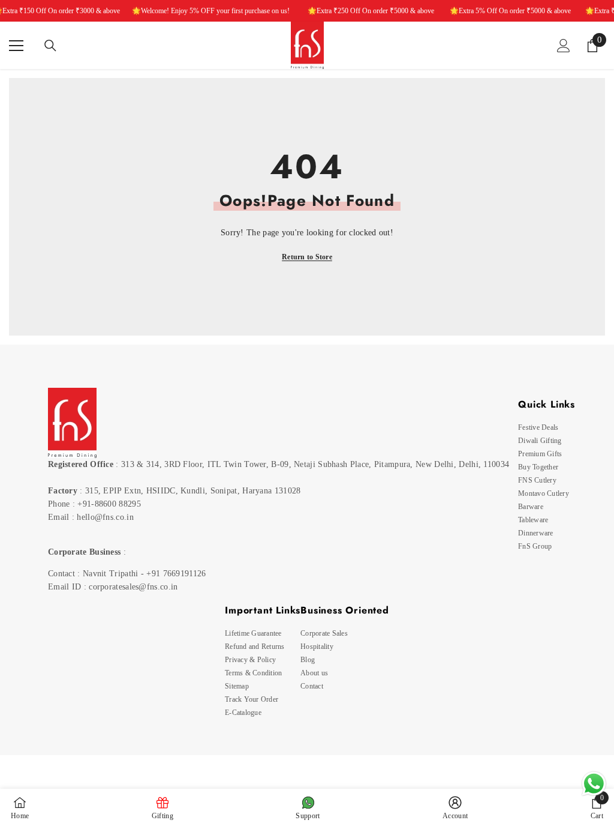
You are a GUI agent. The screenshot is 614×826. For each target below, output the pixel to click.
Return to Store (307, 257)
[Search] (50, 45)
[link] (596, 807)
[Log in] (563, 45)
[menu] (16, 45)
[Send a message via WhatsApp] (594, 784)
